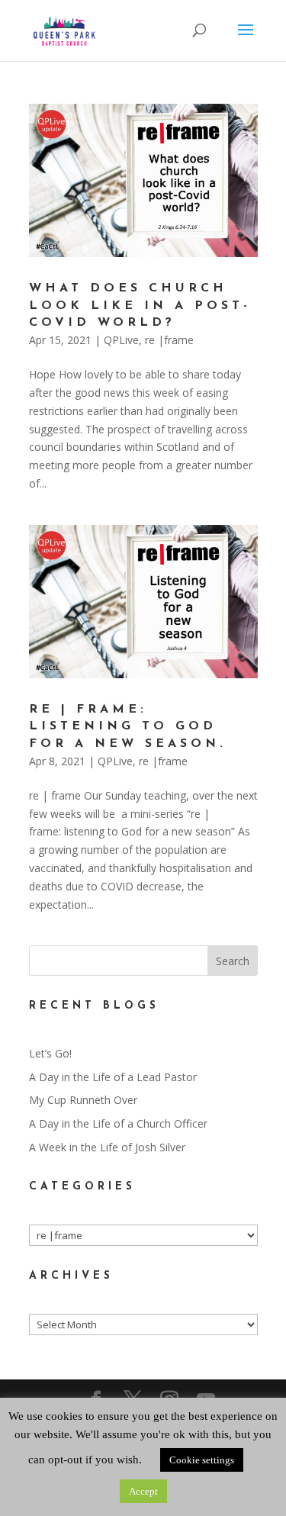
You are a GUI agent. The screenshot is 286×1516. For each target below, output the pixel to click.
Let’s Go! (50, 1053)
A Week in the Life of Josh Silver (107, 1147)
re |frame (169, 340)
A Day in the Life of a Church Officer (118, 1123)
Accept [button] (143, 1491)
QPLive (121, 340)
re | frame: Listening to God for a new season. (128, 726)
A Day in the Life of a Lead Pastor (113, 1077)
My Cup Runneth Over (83, 1100)
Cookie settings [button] (201, 1460)
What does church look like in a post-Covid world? (140, 305)
